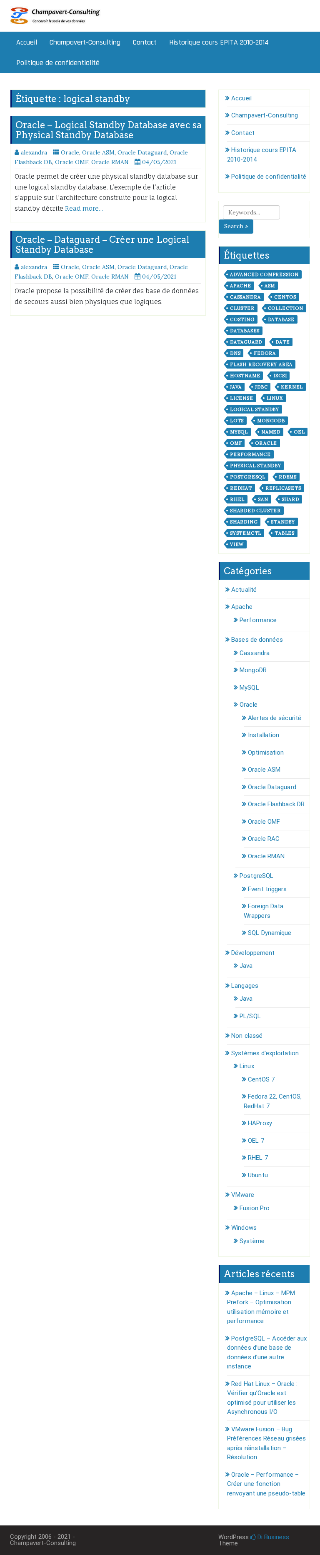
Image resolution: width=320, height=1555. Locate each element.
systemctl (245, 533)
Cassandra (255, 653)
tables (285, 533)
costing (242, 319)
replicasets (283, 488)
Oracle (70, 152)
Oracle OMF (71, 162)
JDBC (261, 387)
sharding (244, 522)
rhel (237, 499)
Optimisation (266, 752)
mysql (239, 432)
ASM (270, 286)
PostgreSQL (256, 876)
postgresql (247, 477)
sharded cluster (255, 510)
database (281, 319)
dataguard (246, 342)
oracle (266, 443)
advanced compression (264, 274)
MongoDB (253, 670)
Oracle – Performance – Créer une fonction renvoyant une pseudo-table (266, 1484)
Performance (258, 620)
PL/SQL (250, 1016)
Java (236, 387)
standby (283, 522)
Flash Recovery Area (261, 364)
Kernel (292, 387)
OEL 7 (256, 1140)
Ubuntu (258, 1175)
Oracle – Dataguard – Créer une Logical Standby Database (102, 244)
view (237, 544)
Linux (275, 398)
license (241, 398)
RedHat (241, 488)
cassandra (245, 297)
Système (252, 1241)
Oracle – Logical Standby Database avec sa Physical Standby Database (108, 130)
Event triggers (267, 889)
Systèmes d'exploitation (265, 1053)
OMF (236, 443)
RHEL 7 (258, 1157)
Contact (145, 42)
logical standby (254, 409)
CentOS (285, 297)
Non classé (246, 1035)
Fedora (265, 353)
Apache (240, 286)
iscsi (280, 376)
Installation (263, 735)
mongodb (271, 421)
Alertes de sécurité (274, 718)
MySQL (249, 687)
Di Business (272, 1537)
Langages (244, 985)
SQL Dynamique (269, 933)
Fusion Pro (255, 1208)
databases (245, 331)
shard (290, 499)
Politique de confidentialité (58, 62)
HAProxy (260, 1123)
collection (285, 308)
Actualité (244, 589)
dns (235, 353)
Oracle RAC (264, 838)
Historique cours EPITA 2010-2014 (219, 42)
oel (299, 432)
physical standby (255, 465)
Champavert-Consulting (85, 42)
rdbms (288, 477)
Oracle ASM (98, 152)
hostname (245, 376)
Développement (253, 953)
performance (250, 454)
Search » (236, 226)
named (270, 432)
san (263, 499)
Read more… (84, 208)
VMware (242, 1195)
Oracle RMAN (110, 162)
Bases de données (257, 639)
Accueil (26, 42)
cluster (242, 308)
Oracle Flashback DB (276, 804)
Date (282, 342)
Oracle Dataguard (142, 152)
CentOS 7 (261, 1079)
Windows (244, 1227)
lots (237, 421)
